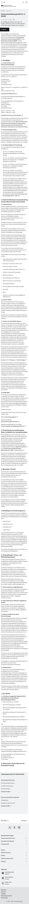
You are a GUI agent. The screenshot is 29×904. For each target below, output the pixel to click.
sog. (6, 326)
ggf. (2, 438)
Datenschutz (3, 889)
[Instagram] (19, 827)
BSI (6, 230)
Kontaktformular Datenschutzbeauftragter (11, 115)
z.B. (19, 153)
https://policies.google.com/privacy (9, 421)
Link (22, 505)
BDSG (20, 178)
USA (17, 338)
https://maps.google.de (10, 417)
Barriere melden (4, 897)
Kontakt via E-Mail (5, 791)
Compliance (3, 893)
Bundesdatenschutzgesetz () (9, 40)
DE (4, 2)
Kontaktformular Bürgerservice (8, 93)
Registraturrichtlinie (21, 446)
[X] (10, 827)
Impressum (3, 891)
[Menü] (26, 2)
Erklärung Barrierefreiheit (6, 895)
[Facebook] (15, 827)
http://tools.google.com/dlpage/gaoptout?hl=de (12, 426)
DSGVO (3, 16)
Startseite (3, 10)
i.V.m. (15, 178)
